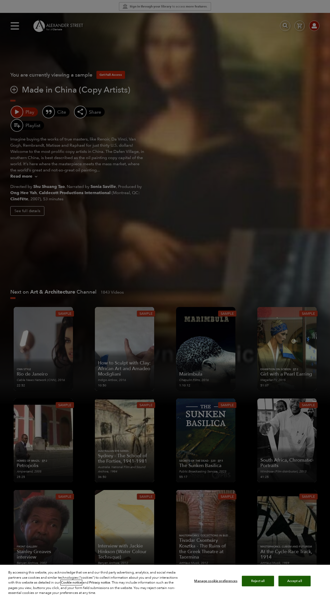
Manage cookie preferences (215, 580)
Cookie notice (71, 582)
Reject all (258, 580)
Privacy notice (99, 582)
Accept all (294, 580)
